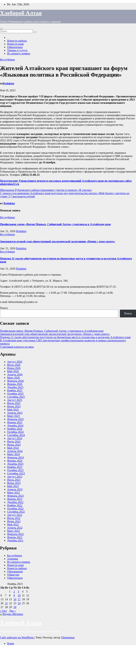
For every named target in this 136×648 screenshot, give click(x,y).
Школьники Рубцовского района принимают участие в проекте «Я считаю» (46, 190)
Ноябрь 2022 (14, 505)
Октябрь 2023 (15, 470)
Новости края (15, 43)
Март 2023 (13, 492)
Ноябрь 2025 (14, 390)
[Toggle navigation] (1, 28)
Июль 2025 (13, 403)
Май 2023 (13, 486)
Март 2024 (13, 454)
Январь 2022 (14, 537)
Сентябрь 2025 (16, 396)
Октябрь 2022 (15, 508)
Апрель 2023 (14, 489)
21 (6, 603)
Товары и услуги (17, 50)
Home (10, 643)
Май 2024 (13, 447)
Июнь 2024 (14, 444)
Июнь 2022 (14, 521)
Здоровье (12, 558)
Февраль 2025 (15, 419)
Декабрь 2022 (15, 502)
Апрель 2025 (14, 412)
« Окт (3, 610)
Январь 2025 (14, 422)
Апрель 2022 (14, 527)
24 (19, 603)
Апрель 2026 (14, 374)
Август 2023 (14, 476)
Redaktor (8, 83)
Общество (13, 574)
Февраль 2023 (15, 495)
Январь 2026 (14, 384)
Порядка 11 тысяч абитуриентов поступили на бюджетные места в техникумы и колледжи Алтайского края (65, 337)
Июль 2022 (13, 518)
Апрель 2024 (14, 451)
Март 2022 (13, 530)
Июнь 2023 (14, 482)
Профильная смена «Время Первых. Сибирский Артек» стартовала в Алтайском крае (55, 224)
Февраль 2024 (15, 457)
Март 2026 (13, 377)
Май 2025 (13, 409)
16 (14, 599)
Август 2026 (14, 361)
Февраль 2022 (15, 534)
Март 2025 (13, 415)
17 (19, 599)
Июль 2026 (13, 364)
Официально (15, 47)
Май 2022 (13, 524)
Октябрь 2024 (15, 431)
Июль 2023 (13, 479)
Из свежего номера (18, 53)
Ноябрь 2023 (14, 467)
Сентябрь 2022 (16, 511)
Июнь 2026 (14, 368)
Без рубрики (7, 59)
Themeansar (68, 637)
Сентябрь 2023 (16, 473)
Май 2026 (13, 371)
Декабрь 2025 (15, 387)
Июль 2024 (13, 441)
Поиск (4, 307)
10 (19, 595)
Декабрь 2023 (15, 463)
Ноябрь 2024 (14, 428)
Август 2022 (14, 514)
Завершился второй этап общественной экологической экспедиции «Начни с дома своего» (57, 241)
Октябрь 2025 (15, 393)
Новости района (17, 40)
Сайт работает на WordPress (17, 637)
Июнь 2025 (14, 406)
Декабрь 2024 (15, 425)
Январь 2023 (14, 498)
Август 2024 (14, 438)
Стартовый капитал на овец (17, 346)
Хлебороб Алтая (21, 13)
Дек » (12, 610)
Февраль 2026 (15, 380)
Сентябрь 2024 (16, 435)
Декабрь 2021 (15, 540)
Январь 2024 (14, 460)
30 (14, 607)
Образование (15, 571)
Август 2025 (14, 399)
